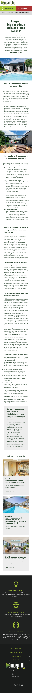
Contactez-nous (17, 674)
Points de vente (9, 8)
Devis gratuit (24, 8)
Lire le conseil (10, 491)
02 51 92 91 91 (17, 676)
